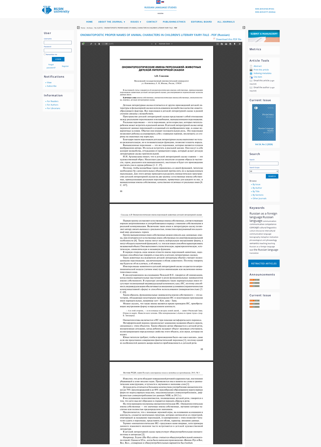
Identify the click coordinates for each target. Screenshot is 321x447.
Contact (152, 22)
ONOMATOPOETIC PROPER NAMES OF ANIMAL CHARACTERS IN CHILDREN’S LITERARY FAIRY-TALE (138, 28)
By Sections (258, 195)
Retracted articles (264, 263)
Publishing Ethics (174, 22)
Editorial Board (201, 22)
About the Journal (110, 22)
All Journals (226, 22)
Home (89, 22)
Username (48, 39)
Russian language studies (160, 10)
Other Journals (259, 198)
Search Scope (254, 167)
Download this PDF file (228, 39)
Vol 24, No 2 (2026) (264, 144)
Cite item (258, 76)
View (49, 82)
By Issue (256, 184)
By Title (256, 191)
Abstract (258, 66)
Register (65, 66)
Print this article (261, 69)
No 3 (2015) (98, 28)
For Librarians (53, 108)
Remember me (51, 54)
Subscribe (51, 86)
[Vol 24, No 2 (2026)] (264, 140)
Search (252, 159)
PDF (175, 28)
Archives (90, 28)
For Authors (52, 104)
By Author (257, 188)
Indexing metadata (262, 73)
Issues (135, 22)
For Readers (52, 101)
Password (47, 46)
